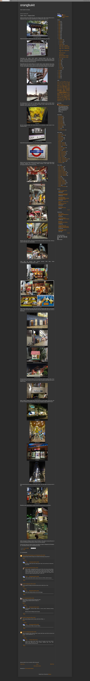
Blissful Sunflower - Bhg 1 (63, 57)
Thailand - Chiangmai (62, 182)
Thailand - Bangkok (61, 181)
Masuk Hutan (62, 93)
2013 (59, 70)
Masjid (58, 93)
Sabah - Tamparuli (61, 155)
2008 (59, 77)
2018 (59, 32)
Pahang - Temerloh (61, 143)
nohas (26, 576)
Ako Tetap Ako (61, 213)
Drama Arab (60, 116)
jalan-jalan (60, 221)
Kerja (64, 90)
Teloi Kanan (59, 98)
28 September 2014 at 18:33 (34, 607)
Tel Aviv (69, 97)
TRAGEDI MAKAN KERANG (62, 194)
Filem (59, 128)
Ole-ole (69, 94)
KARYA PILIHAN (61, 191)
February (61, 67)
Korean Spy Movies (61, 129)
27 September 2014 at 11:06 (29, 598)
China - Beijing (61, 166)
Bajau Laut (68, 81)
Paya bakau (61, 95)
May (60, 63)
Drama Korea (60, 122)
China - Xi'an (60, 167)
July (60, 60)
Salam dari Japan (62, 52)
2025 (59, 22)
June (60, 61)
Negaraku (65, 94)
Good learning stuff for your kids (63, 105)
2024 (59, 24)
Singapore (60, 177)
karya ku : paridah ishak (62, 190)
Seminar (68, 96)
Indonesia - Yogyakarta (62, 175)
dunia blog (68, 98)
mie (23, 598)
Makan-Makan (63, 92)
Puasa (63, 96)
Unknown (24, 631)
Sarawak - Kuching (61, 157)
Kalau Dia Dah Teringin (62, 207)
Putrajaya (60, 150)
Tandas (63, 97)
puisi (64, 99)
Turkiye (59, 185)
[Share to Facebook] (34, 548)
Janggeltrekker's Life (62, 225)
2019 (59, 31)
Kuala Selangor (61, 138)
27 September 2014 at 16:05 (30, 617)
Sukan (61, 97)
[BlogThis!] (32, 548)
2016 (59, 35)
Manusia (68, 92)
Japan (24, 549)
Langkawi (60, 140)
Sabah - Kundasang (61, 152)
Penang (59, 146)
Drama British (60, 117)
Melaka (59, 141)
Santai (65, 96)
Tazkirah (65, 97)
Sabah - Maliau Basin (62, 153)
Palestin (58, 95)
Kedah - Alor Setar (61, 135)
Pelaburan (65, 95)
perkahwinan (59, 99)
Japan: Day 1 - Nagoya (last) (64, 46)
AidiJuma (58, 81)
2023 (59, 25)
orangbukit (27, 5)
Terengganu (60, 162)
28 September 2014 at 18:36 (34, 624)
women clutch (62, 100)
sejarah (58, 100)
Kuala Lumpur (60, 137)
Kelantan (59, 136)
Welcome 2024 (60, 230)
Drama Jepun (60, 121)
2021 (59, 28)
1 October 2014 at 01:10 (33, 639)
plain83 (26, 567)
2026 (59, 21)
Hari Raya (65, 86)
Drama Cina (60, 118)
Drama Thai (60, 126)
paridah (24, 583)
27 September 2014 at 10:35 (30, 583)
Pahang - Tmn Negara (62, 145)
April (60, 64)
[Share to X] (33, 548)
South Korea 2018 (61, 180)
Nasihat (62, 94)
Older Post (52, 664)
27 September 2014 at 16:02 (33, 567)
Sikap (58, 97)
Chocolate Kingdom (60, 83)
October (60, 42)
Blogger (49, 674)
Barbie (58, 82)
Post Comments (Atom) (29, 668)
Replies (25, 560)
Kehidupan (59, 90)
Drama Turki (60, 127)
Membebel (68, 93)
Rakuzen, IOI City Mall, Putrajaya (63, 218)
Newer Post (22, 664)
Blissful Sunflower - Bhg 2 (63, 55)
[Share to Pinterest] (35, 548)
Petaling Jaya (59, 96)
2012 (59, 72)
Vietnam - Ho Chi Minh (62, 186)
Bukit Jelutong (62, 82)
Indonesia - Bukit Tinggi (62, 172)
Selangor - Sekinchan (62, 161)
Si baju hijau (61, 54)
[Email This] (31, 548)
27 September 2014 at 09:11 (40, 555)
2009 (59, 76)
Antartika (61, 81)
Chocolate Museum (67, 83)
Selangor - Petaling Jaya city (63, 158)
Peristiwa (68, 95)
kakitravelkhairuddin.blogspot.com (29, 555)
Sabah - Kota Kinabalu (62, 151)
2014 (59, 38)
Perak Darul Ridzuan (61, 147)
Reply (24, 580)
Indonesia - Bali (61, 170)
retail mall (68, 99)
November (61, 41)
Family (63, 85)
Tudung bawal (63, 98)
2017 (59, 34)
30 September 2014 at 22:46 (31, 631)
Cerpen (69, 82)
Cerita (66, 82)
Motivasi (58, 94)
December (61, 39)
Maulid (66, 93)
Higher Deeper (60, 104)
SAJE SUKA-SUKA (61, 197)
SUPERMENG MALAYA (62, 229)
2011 (59, 73)
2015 (59, 37)
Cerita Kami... (60, 206)
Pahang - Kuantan (61, 142)
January (60, 68)
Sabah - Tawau (60, 156)
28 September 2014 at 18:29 (34, 576)
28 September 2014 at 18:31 (34, 590)
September (61, 44)
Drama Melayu (60, 123)
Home (37, 664)
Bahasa (65, 81)
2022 (59, 27)
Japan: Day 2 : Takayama (63, 45)
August (60, 58)
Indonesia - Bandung (62, 171)
